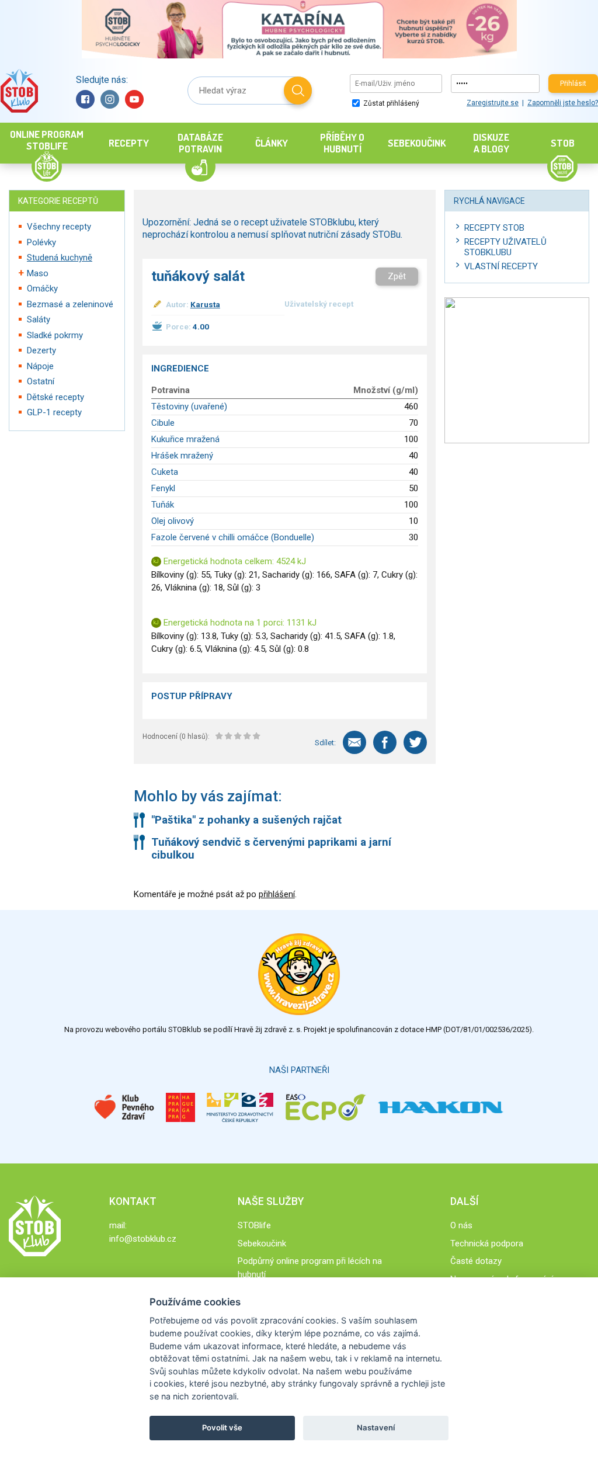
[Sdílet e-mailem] (354, 742)
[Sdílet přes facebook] (385, 742)
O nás (461, 1225)
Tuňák (162, 504)
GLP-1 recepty (54, 412)
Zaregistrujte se (493, 103)
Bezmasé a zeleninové (70, 304)
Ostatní (40, 381)
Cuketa (164, 472)
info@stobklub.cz (142, 1239)
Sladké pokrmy (55, 335)
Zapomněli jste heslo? (562, 103)
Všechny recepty (59, 226)
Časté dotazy (476, 1261)
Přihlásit (573, 83)
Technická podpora (486, 1243)
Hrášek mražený (182, 455)
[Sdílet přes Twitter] (415, 742)
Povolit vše (222, 1427)
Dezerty (41, 350)
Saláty (38, 319)
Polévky (41, 242)
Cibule (163, 423)
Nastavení (376, 1427)
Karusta (205, 304)
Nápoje (40, 366)
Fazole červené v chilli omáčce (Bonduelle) (232, 537)
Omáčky (42, 288)
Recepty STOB (494, 228)
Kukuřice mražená (185, 439)
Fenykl (163, 488)
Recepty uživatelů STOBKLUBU (505, 247)
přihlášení (277, 894)
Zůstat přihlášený (390, 103)
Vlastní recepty (501, 266)
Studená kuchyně (59, 257)
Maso (37, 273)
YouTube (134, 99)
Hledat (298, 91)
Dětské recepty (55, 397)
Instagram (109, 99)
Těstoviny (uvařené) (189, 406)
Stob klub (19, 91)
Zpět (397, 276)
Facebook (85, 99)
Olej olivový (172, 521)
